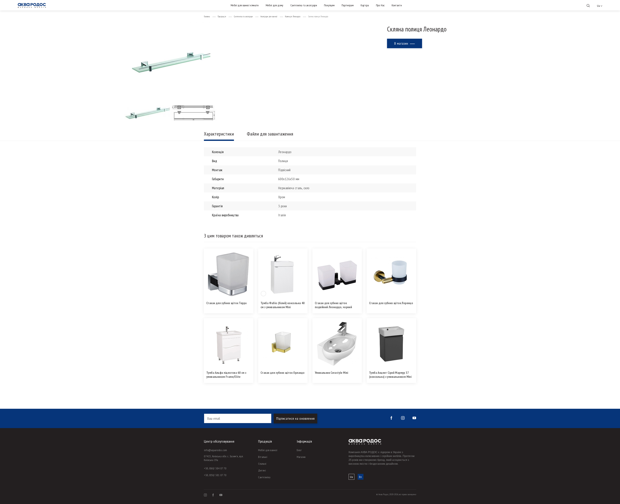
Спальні (262, 463)
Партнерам (348, 5)
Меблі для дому (274, 5)
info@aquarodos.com (215, 450)
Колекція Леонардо (292, 16)
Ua (351, 477)
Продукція (222, 16)
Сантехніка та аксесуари (303, 5)
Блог (299, 450)
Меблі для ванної (268, 450)
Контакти (397, 5)
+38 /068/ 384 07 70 (215, 468)
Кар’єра (365, 5)
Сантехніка (264, 477)
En (360, 477)
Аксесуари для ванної (268, 16)
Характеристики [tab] (219, 134)
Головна (207, 16)
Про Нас (380, 5)
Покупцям (329, 5)
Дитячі (262, 470)
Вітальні (262, 457)
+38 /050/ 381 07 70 (215, 475)
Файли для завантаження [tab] (270, 134)
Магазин (301, 457)
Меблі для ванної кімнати (245, 5)
